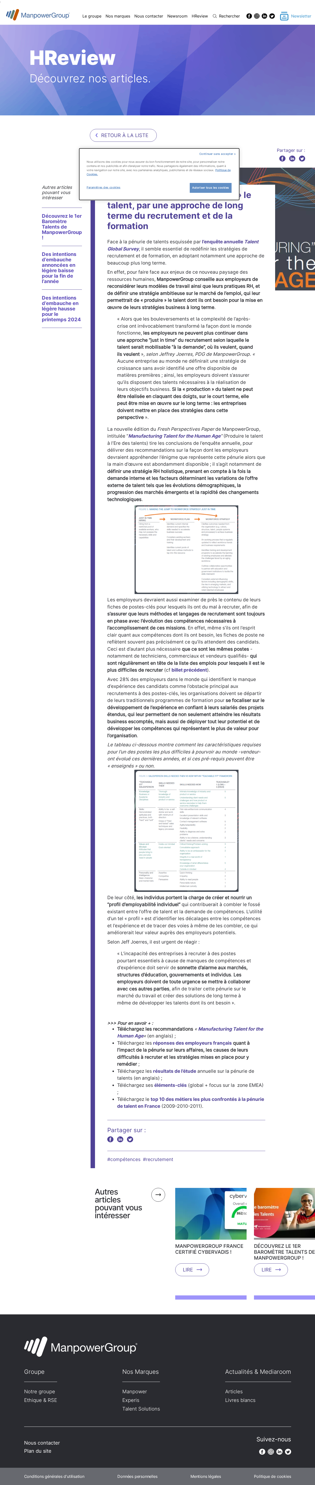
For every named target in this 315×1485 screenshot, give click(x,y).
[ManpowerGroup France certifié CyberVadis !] (211, 1215)
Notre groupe (39, 1392)
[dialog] (159, 174)
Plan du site (37, 1451)
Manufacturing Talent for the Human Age (174, 436)
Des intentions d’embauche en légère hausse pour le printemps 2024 (61, 308)
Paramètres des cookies (104, 187)
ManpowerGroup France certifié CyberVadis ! (209, 1249)
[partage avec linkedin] (292, 158)
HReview (200, 16)
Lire (188, 1270)
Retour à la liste (124, 135)
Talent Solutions (141, 1409)
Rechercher (229, 16)
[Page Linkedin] (264, 16)
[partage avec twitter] (302, 158)
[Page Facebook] (249, 16)
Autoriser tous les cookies (210, 187)
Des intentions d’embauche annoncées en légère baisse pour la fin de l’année (59, 267)
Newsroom (177, 16)
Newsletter (301, 16)
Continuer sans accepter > (217, 154)
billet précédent (189, 670)
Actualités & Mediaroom (258, 1371)
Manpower (134, 1392)
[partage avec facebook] (282, 158)
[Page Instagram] (257, 16)
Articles (234, 1392)
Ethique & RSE (40, 1400)
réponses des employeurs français (192, 1043)
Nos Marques (140, 1371)
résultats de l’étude (174, 1071)
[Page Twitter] (272, 16)
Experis (130, 1400)
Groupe (34, 1371)
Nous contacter (148, 16)
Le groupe (91, 16)
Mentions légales (205, 1476)
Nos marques (118, 16)
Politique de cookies (272, 1476)
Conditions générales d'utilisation (54, 1476)
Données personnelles (137, 1476)
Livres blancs (240, 1400)
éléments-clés (170, 1085)
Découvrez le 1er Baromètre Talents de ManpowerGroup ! (62, 227)
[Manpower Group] (49, 16)
